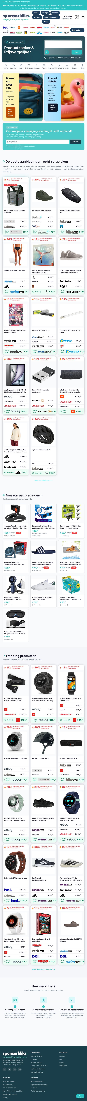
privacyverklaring (29, 146)
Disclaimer (34, 1088)
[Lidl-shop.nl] (26, 33)
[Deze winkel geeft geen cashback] (55, 26)
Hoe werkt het (7, 1084)
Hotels (36, 13)
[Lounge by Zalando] (66, 33)
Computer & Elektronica (39, 1066)
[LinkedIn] (20, 1069)
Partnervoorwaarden (38, 1091)
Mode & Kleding (36, 1056)
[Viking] (39, 27)
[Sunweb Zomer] (66, 27)
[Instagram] (15, 1069)
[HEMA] (12, 33)
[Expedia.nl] (59, 27)
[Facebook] (4, 1069)
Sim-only (37, 17)
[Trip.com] (46, 27)
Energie (45, 13)
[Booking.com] (12, 27)
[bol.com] (5, 27)
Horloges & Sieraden (38, 1069)
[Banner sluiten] (84, 6)
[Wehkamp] (53, 27)
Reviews (62, 1056)
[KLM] (39, 33)
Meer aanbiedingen (42, 480)
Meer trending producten (42, 969)
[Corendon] (32, 27)
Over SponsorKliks (9, 1081)
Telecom (55, 13)
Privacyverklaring (37, 1081)
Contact (5, 1097)
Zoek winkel (76, 30)
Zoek (76, 52)
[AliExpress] (46, 33)
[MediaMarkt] (26, 27)
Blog (60, 1059)
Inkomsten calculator (10, 1088)
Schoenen (34, 1059)
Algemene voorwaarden (39, 1084)
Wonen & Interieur (37, 1072)
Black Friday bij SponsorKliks (12, 1091)
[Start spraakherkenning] (47, 52)
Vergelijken (63, 1066)
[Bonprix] (53, 33)
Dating (46, 22)
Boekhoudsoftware (51, 17)
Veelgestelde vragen (10, 1094)
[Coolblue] (19, 27)
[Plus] (32, 33)
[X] (9, 1069)
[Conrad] (59, 33)
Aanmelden (75, 142)
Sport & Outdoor (36, 1062)
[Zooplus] (19, 33)
